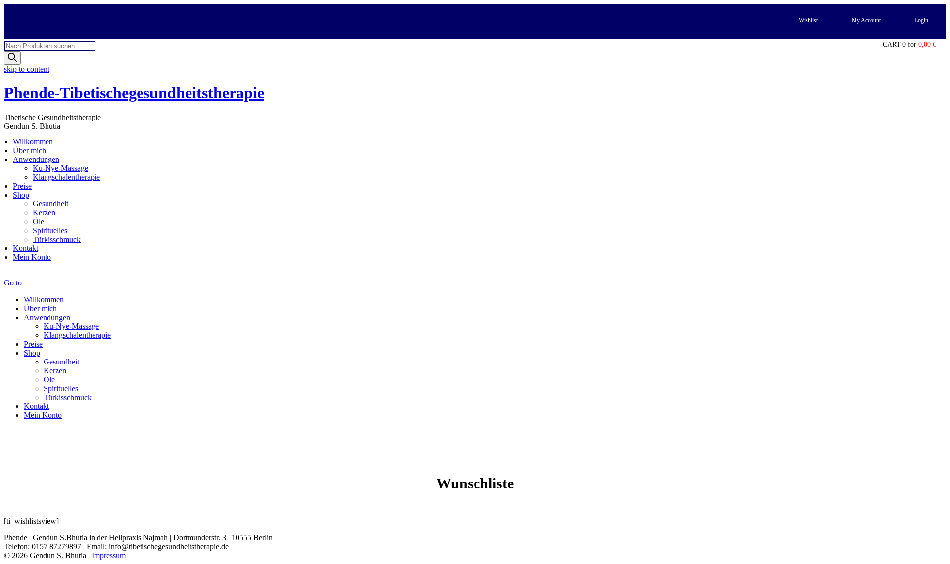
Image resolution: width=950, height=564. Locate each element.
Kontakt (25, 248)
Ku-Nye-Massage (60, 168)
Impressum (109, 555)
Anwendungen (36, 159)
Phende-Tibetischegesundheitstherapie (134, 93)
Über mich (29, 150)
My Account (866, 20)
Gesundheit (50, 204)
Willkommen (33, 141)
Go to (13, 283)
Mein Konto (32, 257)
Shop (21, 195)
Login (921, 20)
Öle (38, 221)
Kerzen (44, 212)
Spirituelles (50, 230)
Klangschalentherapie (66, 177)
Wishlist (808, 20)
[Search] (12, 58)
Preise (22, 186)
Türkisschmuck (57, 239)
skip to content (26, 69)
